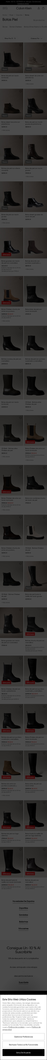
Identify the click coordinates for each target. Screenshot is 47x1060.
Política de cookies (16, 1027)
